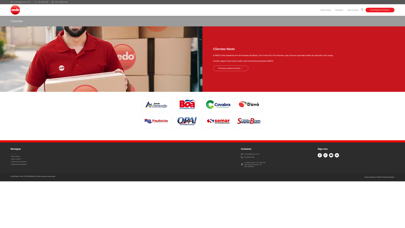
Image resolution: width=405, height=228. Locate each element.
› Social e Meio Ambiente (19, 161)
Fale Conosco (353, 10)
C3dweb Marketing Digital (385, 177)
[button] (380, 10)
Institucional (325, 10)
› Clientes (14, 154)
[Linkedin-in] (337, 155)
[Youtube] (331, 155)
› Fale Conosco (15, 156)
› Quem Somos (16, 159)
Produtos (339, 10)
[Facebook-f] (320, 155)
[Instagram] (325, 155)
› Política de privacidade (18, 164)
